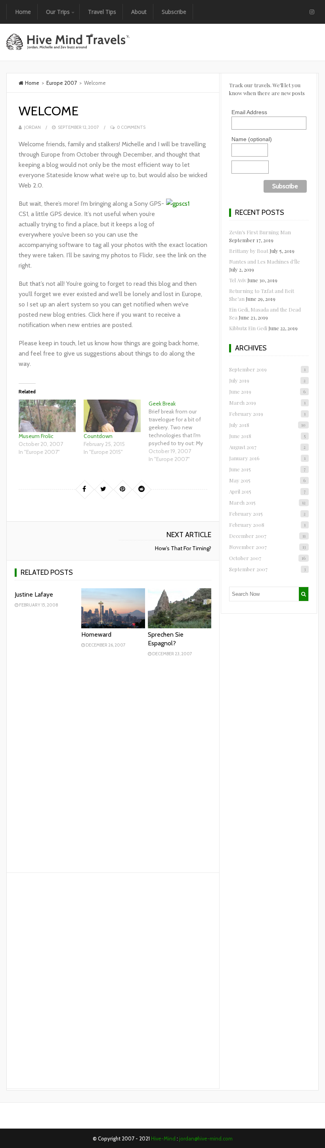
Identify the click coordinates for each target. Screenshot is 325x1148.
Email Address (249, 112)
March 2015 (267, 502)
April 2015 (267, 491)
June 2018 (267, 435)
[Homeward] (113, 608)
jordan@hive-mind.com (206, 1138)
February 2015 (267, 513)
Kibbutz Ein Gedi (248, 328)
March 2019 (267, 402)
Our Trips (58, 11)
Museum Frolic (36, 436)
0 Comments (131, 127)
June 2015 (267, 469)
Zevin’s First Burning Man (260, 232)
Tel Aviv (237, 280)
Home (23, 11)
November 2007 (267, 546)
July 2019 (267, 380)
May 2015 (267, 480)
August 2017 (267, 447)
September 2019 (267, 369)
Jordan (32, 127)
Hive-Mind (163, 1138)
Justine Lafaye (34, 594)
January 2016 (267, 458)
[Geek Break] (181, 431)
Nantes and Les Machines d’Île (264, 261)
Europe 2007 (61, 83)
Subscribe (174, 11)
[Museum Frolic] (47, 416)
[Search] (303, 594)
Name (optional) (251, 139)
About (139, 11)
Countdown (98, 436)
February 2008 (267, 524)
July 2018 (267, 424)
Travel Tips (102, 11)
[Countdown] (112, 416)
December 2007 (267, 535)
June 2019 (267, 391)
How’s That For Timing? (183, 548)
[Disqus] (113, 767)
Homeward (96, 634)
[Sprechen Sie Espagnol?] (180, 608)
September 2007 (267, 569)
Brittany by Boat (248, 250)
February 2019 (267, 413)
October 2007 (267, 558)
